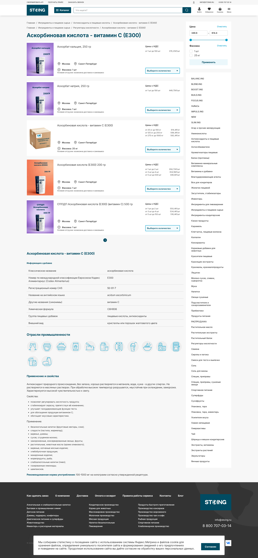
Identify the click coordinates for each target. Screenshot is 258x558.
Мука (194, 286)
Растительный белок (201, 338)
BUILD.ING (196, 95)
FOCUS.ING (197, 100)
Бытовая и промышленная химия (44, 508)
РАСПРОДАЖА (199, 321)
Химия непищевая (200, 423)
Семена (195, 349)
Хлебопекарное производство (153, 526)
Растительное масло (201, 327)
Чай (193, 434)
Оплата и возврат (105, 495)
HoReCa (195, 106)
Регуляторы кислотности (204, 343)
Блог (180, 495)
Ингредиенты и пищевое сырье (207, 209)
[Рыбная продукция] (176, 347)
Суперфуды (197, 395)
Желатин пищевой (200, 187)
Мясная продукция (99, 519)
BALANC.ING (197, 78)
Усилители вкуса (199, 417)
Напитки (195, 291)
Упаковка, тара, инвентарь (205, 411)
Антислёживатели (200, 147)
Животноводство (35, 522)
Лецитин (195, 272)
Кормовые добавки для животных (203, 249)
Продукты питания (200, 316)
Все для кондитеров (201, 182)
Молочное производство (101, 515)
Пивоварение (96, 526)
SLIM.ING (196, 122)
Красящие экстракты (202, 261)
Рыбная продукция (148, 519)
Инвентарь (196, 198)
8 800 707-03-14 (217, 526)
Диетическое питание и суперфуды (45, 519)
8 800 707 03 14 (225, 2)
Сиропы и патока (200, 354)
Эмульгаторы (198, 455)
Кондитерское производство (104, 504)
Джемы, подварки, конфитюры (43, 515)
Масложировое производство (104, 512)
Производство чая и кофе (151, 515)
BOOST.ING (197, 89)
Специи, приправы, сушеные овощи (206, 383)
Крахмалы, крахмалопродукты (207, 267)
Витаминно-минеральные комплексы (204, 164)
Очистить (222, 26)
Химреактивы (198, 428)
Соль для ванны (199, 371)
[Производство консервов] (162, 347)
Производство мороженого (152, 512)
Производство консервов (151, 508)
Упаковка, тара (199, 406)
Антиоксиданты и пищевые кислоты (205, 140)
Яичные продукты (200, 461)
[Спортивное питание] (33, 362)
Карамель (196, 226)
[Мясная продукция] (119, 347)
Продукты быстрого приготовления (156, 504)
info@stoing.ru (207, 2)
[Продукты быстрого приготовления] (147, 347)
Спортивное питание (201, 390)
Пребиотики (197, 310)
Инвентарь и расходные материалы (45, 526)
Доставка (82, 495)
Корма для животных (100, 508)
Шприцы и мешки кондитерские (207, 439)
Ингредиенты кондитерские (205, 215)
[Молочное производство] (104, 347)
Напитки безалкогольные (102, 522)
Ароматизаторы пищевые (204, 152)
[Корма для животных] (76, 347)
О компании (62, 495)
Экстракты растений (202, 450)
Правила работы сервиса (138, 495)
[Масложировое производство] (90, 347)
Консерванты (198, 242)
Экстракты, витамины (202, 444)
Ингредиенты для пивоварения (207, 204)
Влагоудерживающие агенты (206, 177)
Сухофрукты (197, 401)
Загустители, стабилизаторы (206, 193)
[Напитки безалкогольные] (133, 347)
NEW (193, 117)
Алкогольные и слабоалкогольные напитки (48, 504)
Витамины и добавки (201, 171)
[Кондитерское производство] (61, 347)
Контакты (165, 495)
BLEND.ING (196, 84)
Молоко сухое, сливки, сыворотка (203, 279)
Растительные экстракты (204, 332)
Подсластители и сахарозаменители (201, 303)
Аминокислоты (198, 133)
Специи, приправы (200, 376)
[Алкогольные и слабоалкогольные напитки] (33, 347)
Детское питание (35, 512)
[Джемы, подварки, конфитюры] (47, 347)
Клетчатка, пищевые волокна (206, 231)
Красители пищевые (201, 256)
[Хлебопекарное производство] (47, 362)
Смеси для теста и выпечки (205, 360)
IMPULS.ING (197, 111)
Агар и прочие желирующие (205, 128)
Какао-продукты (199, 220)
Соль (193, 365)
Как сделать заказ (37, 495)
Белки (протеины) (200, 157)
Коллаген (196, 237)
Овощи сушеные (199, 297)
